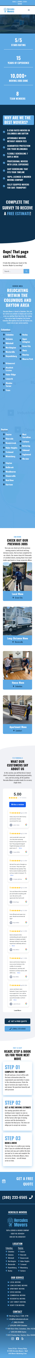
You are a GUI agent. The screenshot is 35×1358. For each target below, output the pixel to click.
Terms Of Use (12, 1348)
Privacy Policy (22, 1348)
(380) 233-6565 (19, 1322)
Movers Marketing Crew (19, 1353)
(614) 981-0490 (15, 1325)
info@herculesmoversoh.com (18, 1319)
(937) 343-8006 (16, 1332)
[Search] (26, 271)
